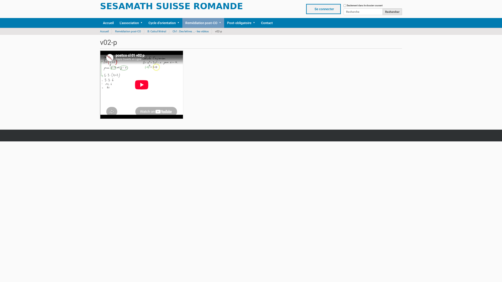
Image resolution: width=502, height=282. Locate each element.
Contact (267, 23)
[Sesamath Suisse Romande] (171, 7)
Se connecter (324, 9)
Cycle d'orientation (162, 23)
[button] (143, 23)
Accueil (108, 23)
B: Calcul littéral (156, 31)
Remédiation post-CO (201, 23)
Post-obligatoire (239, 23)
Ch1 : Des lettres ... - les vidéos (191, 31)
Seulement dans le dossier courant (365, 5)
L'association (129, 23)
